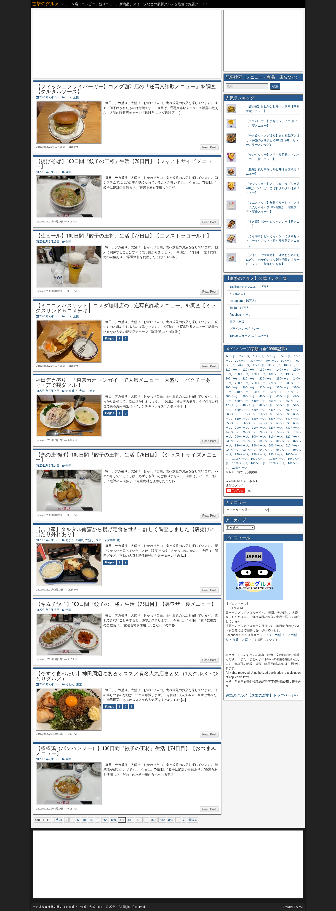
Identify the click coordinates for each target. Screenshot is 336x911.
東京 (93, 391)
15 (91, 820)
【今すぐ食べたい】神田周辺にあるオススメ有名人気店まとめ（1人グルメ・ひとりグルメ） (127, 676)
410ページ (282, 396)
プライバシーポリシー (244, 328)
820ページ (292, 436)
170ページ (258, 374)
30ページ (256, 360)
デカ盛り (71, 391)
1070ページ (276, 463)
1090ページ (239, 467)
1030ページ (276, 458)
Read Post (209, 147)
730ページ (292, 427)
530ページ (258, 409)
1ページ (230, 356)
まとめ (69, 684)
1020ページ (258, 458)
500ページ (282, 405)
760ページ (265, 432)
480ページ (249, 405)
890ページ (258, 445)
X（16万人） (238, 294)
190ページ (292, 374)
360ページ (275, 392)
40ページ (271, 360)
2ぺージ (244, 356)
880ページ (241, 445)
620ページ (258, 418)
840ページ (249, 441)
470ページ (232, 405)
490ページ (265, 405)
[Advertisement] (127, 44)
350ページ (258, 392)
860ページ (282, 441)
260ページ (258, 383)
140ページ (282, 369)
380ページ (232, 396)
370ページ (292, 392)
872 (138, 820)
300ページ (249, 387)
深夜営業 (109, 540)
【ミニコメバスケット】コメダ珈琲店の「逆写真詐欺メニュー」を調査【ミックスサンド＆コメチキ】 (126, 308)
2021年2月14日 (49, 391)
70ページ (243, 365)
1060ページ (258, 463)
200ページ (232, 378)
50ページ (286, 360)
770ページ (282, 432)
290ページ (232, 387)
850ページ (265, 441)
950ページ (282, 449)
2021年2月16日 (49, 97)
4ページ (272, 356)
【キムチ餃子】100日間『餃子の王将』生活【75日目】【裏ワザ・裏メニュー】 (126, 604)
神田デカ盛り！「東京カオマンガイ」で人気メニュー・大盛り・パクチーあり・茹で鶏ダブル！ (123, 382)
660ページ (249, 423)
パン (68, 97)
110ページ (232, 369)
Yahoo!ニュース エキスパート (249, 335)
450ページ (275, 401)
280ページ (292, 383)
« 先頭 (57, 820)
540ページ (275, 409)
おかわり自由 (74, 540)
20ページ (240, 360)
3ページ (258, 356)
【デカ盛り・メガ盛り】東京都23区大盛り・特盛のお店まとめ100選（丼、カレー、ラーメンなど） (273, 140)
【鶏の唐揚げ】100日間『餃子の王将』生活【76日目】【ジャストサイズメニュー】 (126, 457)
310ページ (265, 387)
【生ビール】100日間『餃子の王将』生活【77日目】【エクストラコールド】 (124, 236)
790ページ (241, 436)
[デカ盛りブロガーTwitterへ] (254, 599)
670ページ (265, 423)
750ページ (249, 432)
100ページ (290, 365)
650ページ (232, 423)
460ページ (292, 401)
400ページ (265, 396)
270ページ (275, 383)
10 (84, 820)
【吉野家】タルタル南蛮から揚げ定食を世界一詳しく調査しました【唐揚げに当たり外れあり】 (125, 531)
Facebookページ (240, 314)
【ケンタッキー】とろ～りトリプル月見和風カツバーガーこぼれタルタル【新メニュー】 (272, 188)
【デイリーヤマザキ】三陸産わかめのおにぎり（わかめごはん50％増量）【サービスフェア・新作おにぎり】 (273, 259)
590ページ (282, 414)
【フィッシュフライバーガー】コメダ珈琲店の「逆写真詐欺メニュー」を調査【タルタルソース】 (126, 89)
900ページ (275, 445)
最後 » (192, 820)
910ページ (292, 445)
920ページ (232, 449)
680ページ (282, 423)
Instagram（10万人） (243, 300)
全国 (76, 97)
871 (130, 820)
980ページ (258, 454)
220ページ (265, 378)
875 (153, 820)
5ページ (285, 356)
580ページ (265, 414)
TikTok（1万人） (240, 308)
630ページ (275, 418)
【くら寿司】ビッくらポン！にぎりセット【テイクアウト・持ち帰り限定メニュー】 (272, 241)
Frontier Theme (293, 907)
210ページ (249, 378)
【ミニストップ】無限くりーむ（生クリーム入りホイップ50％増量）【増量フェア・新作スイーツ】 (273, 207)
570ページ (249, 414)
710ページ (258, 427)
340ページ (241, 392)
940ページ (265, 449)
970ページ (241, 454)
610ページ (241, 418)
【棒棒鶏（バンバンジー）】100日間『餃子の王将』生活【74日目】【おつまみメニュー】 (126, 750)
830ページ (232, 441)
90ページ (274, 365)
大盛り (83, 391)
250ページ (241, 383)
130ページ (265, 369)
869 (113, 820)
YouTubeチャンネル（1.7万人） (250, 287)
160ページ (241, 374)
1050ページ (239, 463)
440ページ (258, 401)
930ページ (249, 449)
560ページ (232, 414)
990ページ (275, 454)
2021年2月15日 (49, 316)
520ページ (241, 409)
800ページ (258, 436)
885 (170, 820)
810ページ (275, 436)
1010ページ (239, 458)
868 (105, 820)
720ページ (275, 427)
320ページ (282, 387)
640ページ (292, 418)
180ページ (275, 374)
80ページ (258, 365)
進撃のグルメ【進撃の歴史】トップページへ (262, 695)
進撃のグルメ (45, 3)
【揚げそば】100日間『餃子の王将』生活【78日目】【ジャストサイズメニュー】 (124, 163)
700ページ (241, 427)
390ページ (249, 396)
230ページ (282, 378)
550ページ (292, 409)
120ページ (249, 369)
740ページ (232, 432)
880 (162, 820)
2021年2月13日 (49, 540)
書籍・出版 (236, 321)
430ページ (241, 401)
